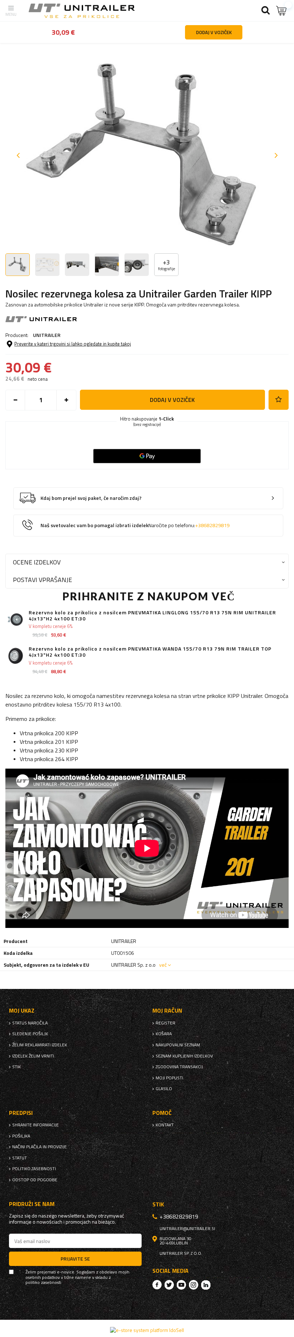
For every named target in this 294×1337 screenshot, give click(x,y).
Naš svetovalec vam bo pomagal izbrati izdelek (135, 525)
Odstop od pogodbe (34, 1180)
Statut (19, 1158)
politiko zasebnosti (34, 1169)
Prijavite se (75, 1258)
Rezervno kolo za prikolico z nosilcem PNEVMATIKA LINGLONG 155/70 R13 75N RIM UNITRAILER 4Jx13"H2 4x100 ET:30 (152, 616)
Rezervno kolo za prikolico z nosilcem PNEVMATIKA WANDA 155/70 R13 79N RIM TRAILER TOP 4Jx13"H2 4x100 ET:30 (150, 652)
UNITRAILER (47, 335)
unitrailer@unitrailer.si (187, 1228)
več (163, 964)
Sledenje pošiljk (30, 1034)
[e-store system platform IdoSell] (147, 1330)
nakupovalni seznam (178, 1045)
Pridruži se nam (31, 1204)
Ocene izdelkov (37, 562)
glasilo (164, 1089)
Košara (164, 1034)
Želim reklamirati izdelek (39, 1045)
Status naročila (30, 1023)
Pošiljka (21, 1136)
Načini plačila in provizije (39, 1147)
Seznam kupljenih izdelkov (184, 1056)
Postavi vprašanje (42, 580)
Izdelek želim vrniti (33, 1056)
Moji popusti (169, 1078)
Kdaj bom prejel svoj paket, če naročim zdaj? (91, 498)
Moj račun (167, 1010)
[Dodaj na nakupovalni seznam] (279, 400)
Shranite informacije (35, 1125)
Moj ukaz (21, 1010)
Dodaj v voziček (172, 399)
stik (16, 1067)
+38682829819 (212, 525)
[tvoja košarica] (281, 10)
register (165, 1023)
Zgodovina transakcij (179, 1067)
